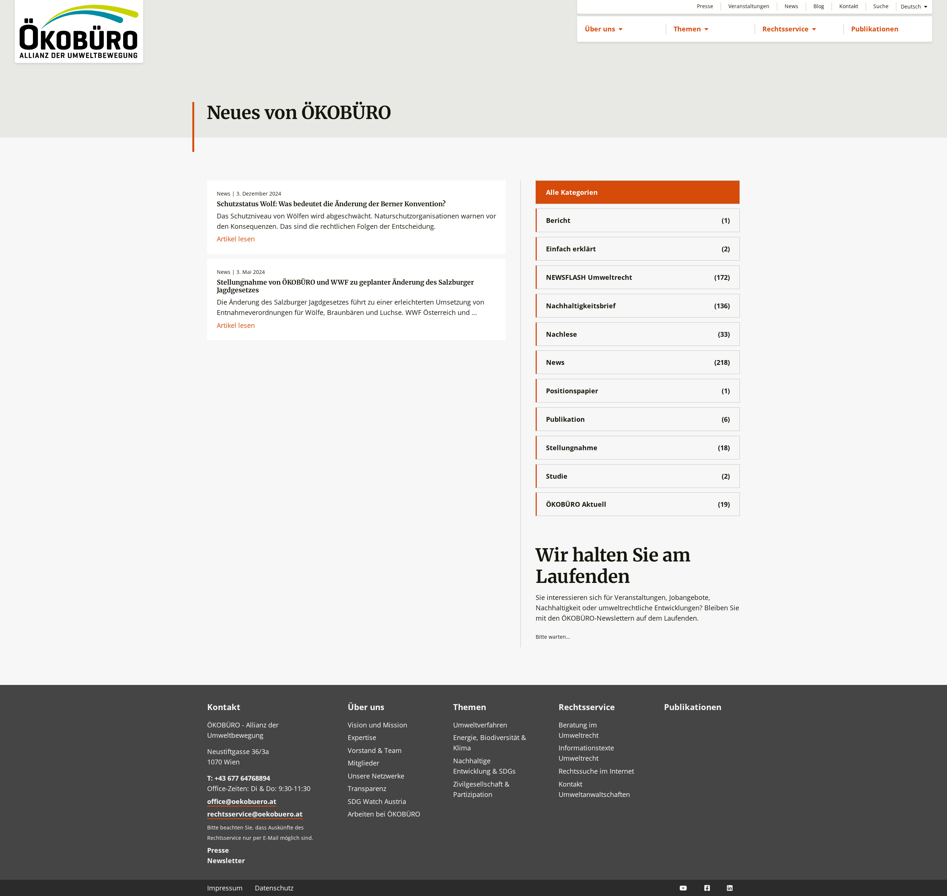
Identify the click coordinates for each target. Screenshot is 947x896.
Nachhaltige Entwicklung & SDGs (484, 765)
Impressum (225, 887)
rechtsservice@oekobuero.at (255, 814)
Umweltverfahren (480, 724)
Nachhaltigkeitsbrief (638, 305)
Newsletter (226, 860)
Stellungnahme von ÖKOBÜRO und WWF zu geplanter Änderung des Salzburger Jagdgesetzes (345, 286)
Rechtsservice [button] (789, 28)
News (791, 6)
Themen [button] (691, 28)
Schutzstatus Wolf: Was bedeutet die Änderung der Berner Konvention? (331, 204)
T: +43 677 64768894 (238, 778)
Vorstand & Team (375, 750)
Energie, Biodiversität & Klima (489, 742)
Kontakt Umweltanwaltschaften (594, 789)
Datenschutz (274, 887)
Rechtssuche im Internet (596, 771)
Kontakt (848, 6)
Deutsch (912, 6)
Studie (638, 476)
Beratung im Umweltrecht (579, 730)
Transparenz (367, 788)
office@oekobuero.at (241, 801)
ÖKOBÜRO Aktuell (638, 504)
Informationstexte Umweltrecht (586, 753)
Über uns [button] (604, 28)
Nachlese (638, 334)
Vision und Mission (377, 724)
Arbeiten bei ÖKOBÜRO (384, 814)
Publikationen (875, 28)
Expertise (362, 737)
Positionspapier (638, 390)
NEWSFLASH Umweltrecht (638, 277)
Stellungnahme (638, 447)
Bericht (638, 220)
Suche (881, 6)
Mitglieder (363, 762)
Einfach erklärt (638, 248)
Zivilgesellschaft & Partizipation (481, 789)
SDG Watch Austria (377, 801)
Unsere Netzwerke (376, 775)
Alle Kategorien (572, 192)
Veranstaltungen (748, 6)
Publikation (638, 419)
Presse (705, 6)
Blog (818, 6)
